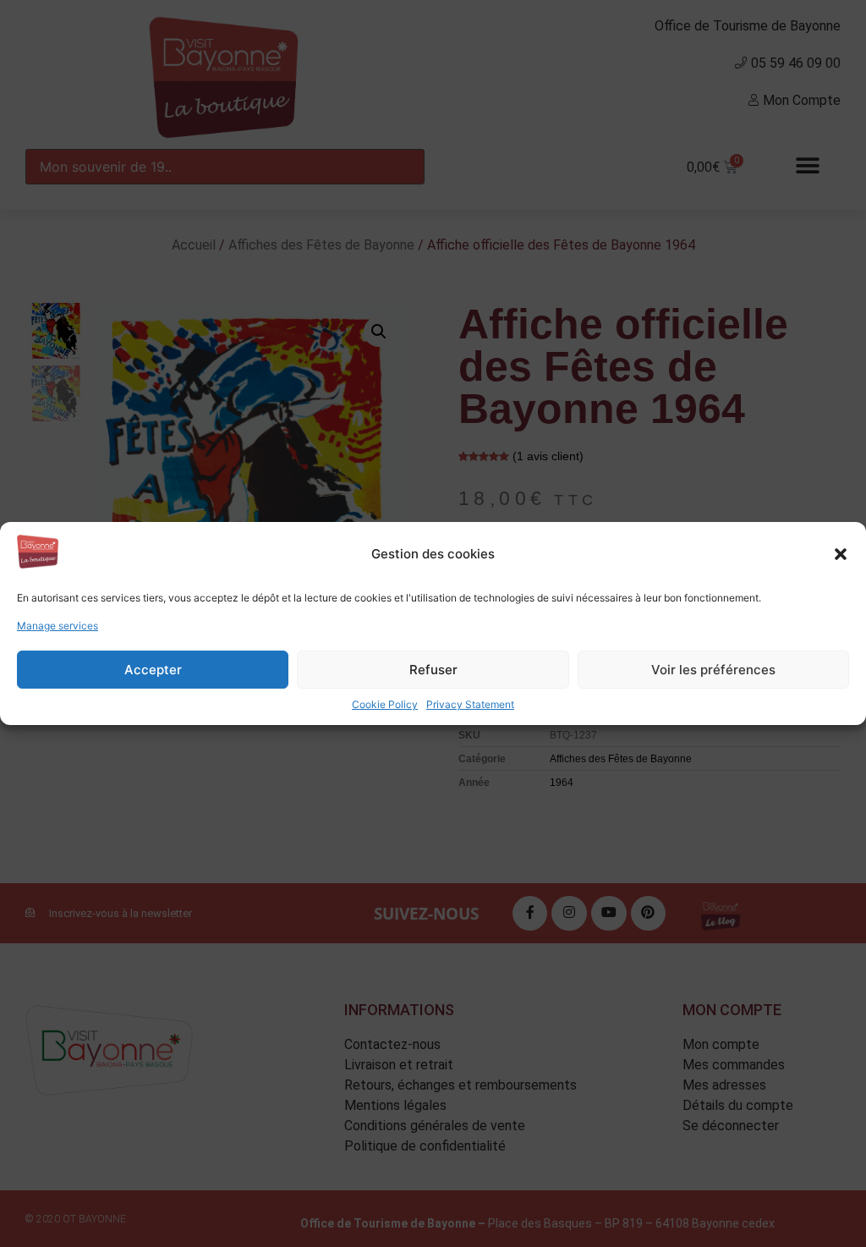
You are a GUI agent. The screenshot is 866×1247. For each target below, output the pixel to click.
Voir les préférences (713, 670)
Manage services (57, 625)
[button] (840, 554)
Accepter (153, 670)
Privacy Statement (470, 704)
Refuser (433, 670)
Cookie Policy (385, 704)
